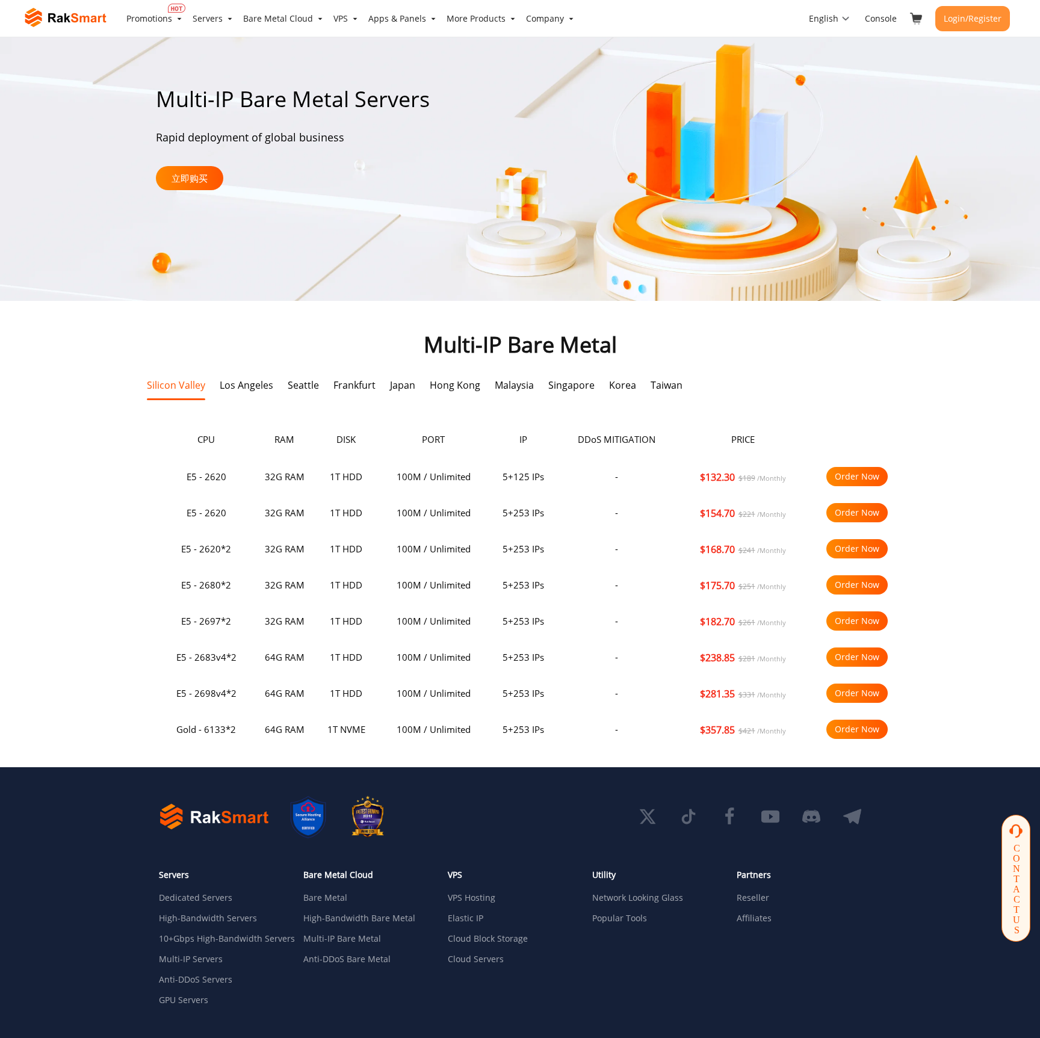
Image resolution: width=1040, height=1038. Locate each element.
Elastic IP (465, 918)
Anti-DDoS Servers (195, 979)
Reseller (753, 898)
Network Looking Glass (637, 898)
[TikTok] (688, 817)
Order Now (857, 476)
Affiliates (754, 918)
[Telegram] (852, 817)
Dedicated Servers (195, 898)
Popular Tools (619, 918)
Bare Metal (325, 898)
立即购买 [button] (190, 178)
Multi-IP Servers (191, 959)
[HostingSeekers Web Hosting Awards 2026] (368, 816)
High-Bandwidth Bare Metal (359, 918)
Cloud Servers (476, 959)
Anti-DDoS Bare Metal (347, 959)
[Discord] (811, 817)
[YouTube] (770, 817)
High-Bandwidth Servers (208, 918)
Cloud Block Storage (488, 939)
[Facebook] (729, 817)
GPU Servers (183, 1000)
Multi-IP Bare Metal (342, 939)
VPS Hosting (471, 898)
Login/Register (972, 18)
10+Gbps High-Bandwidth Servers (221, 939)
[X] (648, 817)
